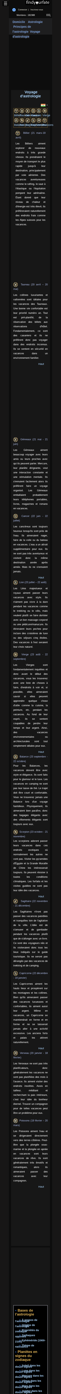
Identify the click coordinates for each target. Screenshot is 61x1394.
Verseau (41, 124)
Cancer (35, 115)
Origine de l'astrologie (25, 1326)
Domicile (19, 22)
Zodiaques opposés (25, 1336)
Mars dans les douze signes (27, 1386)
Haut (41, 363)
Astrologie (35, 22)
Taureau (24, 115)
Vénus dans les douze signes (28, 1381)
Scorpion (25, 124)
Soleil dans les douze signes (27, 1366)
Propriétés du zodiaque (27, 1331)
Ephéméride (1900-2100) (30, 1341)
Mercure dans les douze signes (29, 1376)
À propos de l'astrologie (26, 1321)
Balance (19, 124)
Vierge (46, 115)
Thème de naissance (24, 1346)
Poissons (47, 124)
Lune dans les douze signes (27, 1371)
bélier (17, 115)
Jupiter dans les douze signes (28, 1392)
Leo (39, 115)
